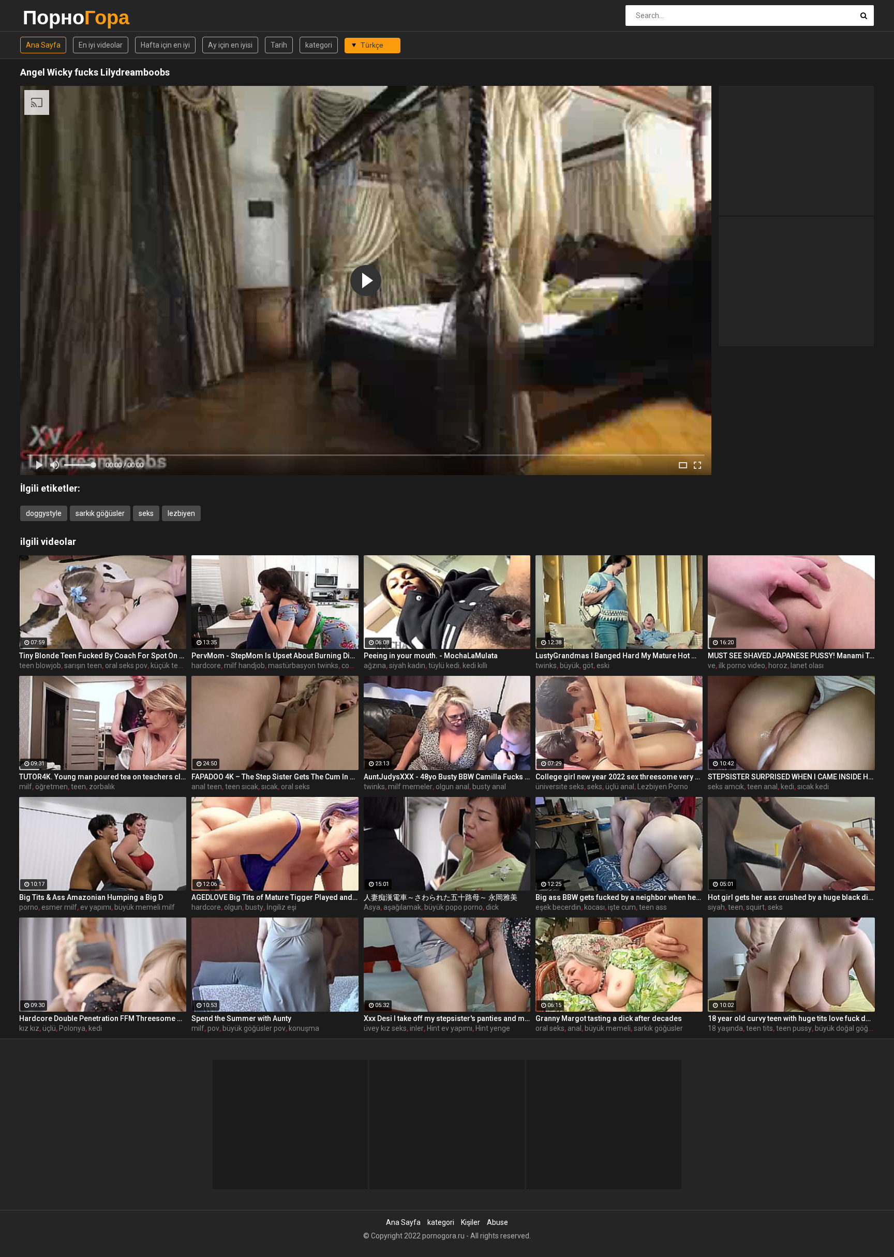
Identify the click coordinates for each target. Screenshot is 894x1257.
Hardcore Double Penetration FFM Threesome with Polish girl (102, 1018)
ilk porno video (742, 665)
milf (25, 786)
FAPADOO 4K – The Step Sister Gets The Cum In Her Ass (275, 777)
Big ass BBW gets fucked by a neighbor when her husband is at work (619, 897)
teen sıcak (241, 786)
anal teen (206, 786)
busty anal (489, 786)
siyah (716, 907)
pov (213, 1028)
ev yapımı (95, 907)
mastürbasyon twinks (303, 665)
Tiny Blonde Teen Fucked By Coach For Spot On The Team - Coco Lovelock (102, 656)
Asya (372, 907)
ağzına (375, 665)
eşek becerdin (558, 907)
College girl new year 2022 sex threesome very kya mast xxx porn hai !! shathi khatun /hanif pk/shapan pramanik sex (619, 777)
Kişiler (470, 1222)
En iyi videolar (101, 45)
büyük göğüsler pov (254, 1028)
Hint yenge (492, 1028)
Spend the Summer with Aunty (241, 1018)
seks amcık (726, 786)
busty (254, 907)
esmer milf (59, 907)
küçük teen (168, 665)
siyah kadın (407, 665)
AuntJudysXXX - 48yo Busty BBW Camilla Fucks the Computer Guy (447, 777)
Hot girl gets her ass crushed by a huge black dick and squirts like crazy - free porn (791, 897)
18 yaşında (725, 1028)
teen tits (759, 1028)
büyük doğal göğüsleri (850, 1028)
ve (712, 665)
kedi (787, 786)
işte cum (622, 907)
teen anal (762, 786)
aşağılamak (402, 907)
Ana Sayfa (43, 45)
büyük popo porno (453, 907)
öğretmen (51, 786)
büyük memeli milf (144, 907)
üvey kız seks (385, 1028)
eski (603, 665)
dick (492, 907)
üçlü (49, 1028)
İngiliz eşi (281, 907)
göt (588, 665)
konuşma (304, 1028)
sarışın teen (83, 665)
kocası (594, 907)
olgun (233, 907)
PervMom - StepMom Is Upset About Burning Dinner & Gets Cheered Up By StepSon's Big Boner (275, 656)
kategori (318, 45)
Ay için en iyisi (230, 45)
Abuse (497, 1222)
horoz (777, 665)
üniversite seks (559, 786)
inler (417, 1028)
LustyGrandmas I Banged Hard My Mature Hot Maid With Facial (619, 656)
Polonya (72, 1028)
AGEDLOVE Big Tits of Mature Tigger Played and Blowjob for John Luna (275, 897)
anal (575, 1028)
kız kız (29, 1028)
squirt (755, 907)
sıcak (269, 786)
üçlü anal (619, 786)
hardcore (206, 665)
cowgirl (353, 665)
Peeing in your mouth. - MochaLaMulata (431, 656)
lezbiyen (181, 513)
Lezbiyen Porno (662, 786)
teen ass (653, 907)
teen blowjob (40, 665)
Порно (50, 17)
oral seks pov (126, 665)
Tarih (279, 45)
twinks (546, 665)
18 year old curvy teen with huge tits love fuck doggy (791, 1018)
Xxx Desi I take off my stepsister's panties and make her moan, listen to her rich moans (447, 1018)
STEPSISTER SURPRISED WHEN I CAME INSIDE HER (791, 777)
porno (28, 907)
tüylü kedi (443, 665)
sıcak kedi (813, 786)
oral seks (295, 786)
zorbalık (102, 786)
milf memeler (410, 786)
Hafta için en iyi (165, 45)
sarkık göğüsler (100, 513)
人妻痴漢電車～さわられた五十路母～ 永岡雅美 (440, 897)
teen (78, 786)
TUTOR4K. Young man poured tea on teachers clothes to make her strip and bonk (102, 777)
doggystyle (44, 513)
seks (146, 513)
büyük (569, 665)
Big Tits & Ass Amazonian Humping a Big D (91, 897)
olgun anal (452, 786)
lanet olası (807, 665)
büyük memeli (608, 1028)
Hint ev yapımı (449, 1028)
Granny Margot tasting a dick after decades (608, 1018)
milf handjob (244, 665)
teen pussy (794, 1028)
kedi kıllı (475, 665)
